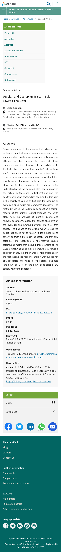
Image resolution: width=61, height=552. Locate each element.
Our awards (9, 473)
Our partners (10, 478)
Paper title (9, 33)
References (10, 80)
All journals (9, 498)
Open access (10, 74)
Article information (13, 50)
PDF (10, 395)
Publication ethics (12, 503)
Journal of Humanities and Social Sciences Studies (31, 11)
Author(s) (9, 39)
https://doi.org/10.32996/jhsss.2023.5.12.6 (29, 312)
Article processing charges (17, 509)
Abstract (8, 44)
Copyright (9, 68)
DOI (6, 62)
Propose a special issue (16, 483)
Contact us (8, 457)
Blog (5, 447)
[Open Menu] (4, 11)
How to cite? (10, 56)
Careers (7, 452)
